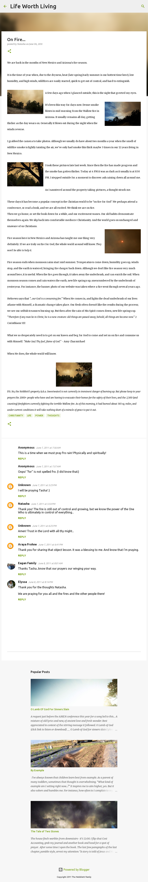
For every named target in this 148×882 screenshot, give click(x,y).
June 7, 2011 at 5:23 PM (44, 485)
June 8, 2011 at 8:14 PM (40, 582)
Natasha (23, 503)
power (39, 415)
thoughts (53, 415)
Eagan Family (27, 563)
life (29, 415)
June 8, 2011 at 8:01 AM (50, 563)
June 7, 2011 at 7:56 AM (48, 447)
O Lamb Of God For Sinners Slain (50, 709)
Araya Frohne (27, 544)
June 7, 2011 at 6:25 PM (44, 526)
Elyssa (22, 581)
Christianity (16, 415)
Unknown (24, 485)
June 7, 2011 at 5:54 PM (43, 504)
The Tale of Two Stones (45, 831)
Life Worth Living (33, 6)
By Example (37, 770)
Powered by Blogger (76, 869)
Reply (22, 458)
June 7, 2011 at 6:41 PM (50, 544)
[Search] (61, 6)
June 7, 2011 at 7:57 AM (48, 466)
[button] (9, 51)
